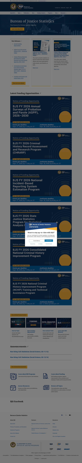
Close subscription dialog (57, 223)
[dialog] (41, 234)
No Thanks (40, 243)
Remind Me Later (49, 243)
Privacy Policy (32, 243)
